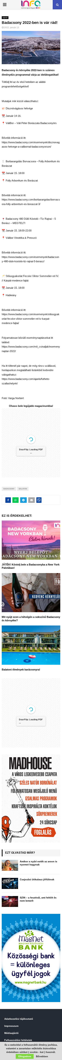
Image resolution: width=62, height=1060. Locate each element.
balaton (23, 489)
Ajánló (5, 18)
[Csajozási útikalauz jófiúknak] (10, 883)
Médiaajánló (11, 1033)
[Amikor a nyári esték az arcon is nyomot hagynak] (10, 865)
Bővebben (42, 1056)
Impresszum (11, 1026)
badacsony (8, 489)
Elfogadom (24, 1056)
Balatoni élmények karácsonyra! (21, 669)
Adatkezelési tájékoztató (18, 1018)
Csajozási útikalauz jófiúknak (37, 879)
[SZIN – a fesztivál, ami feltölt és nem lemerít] (10, 901)
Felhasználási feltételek (18, 1040)
